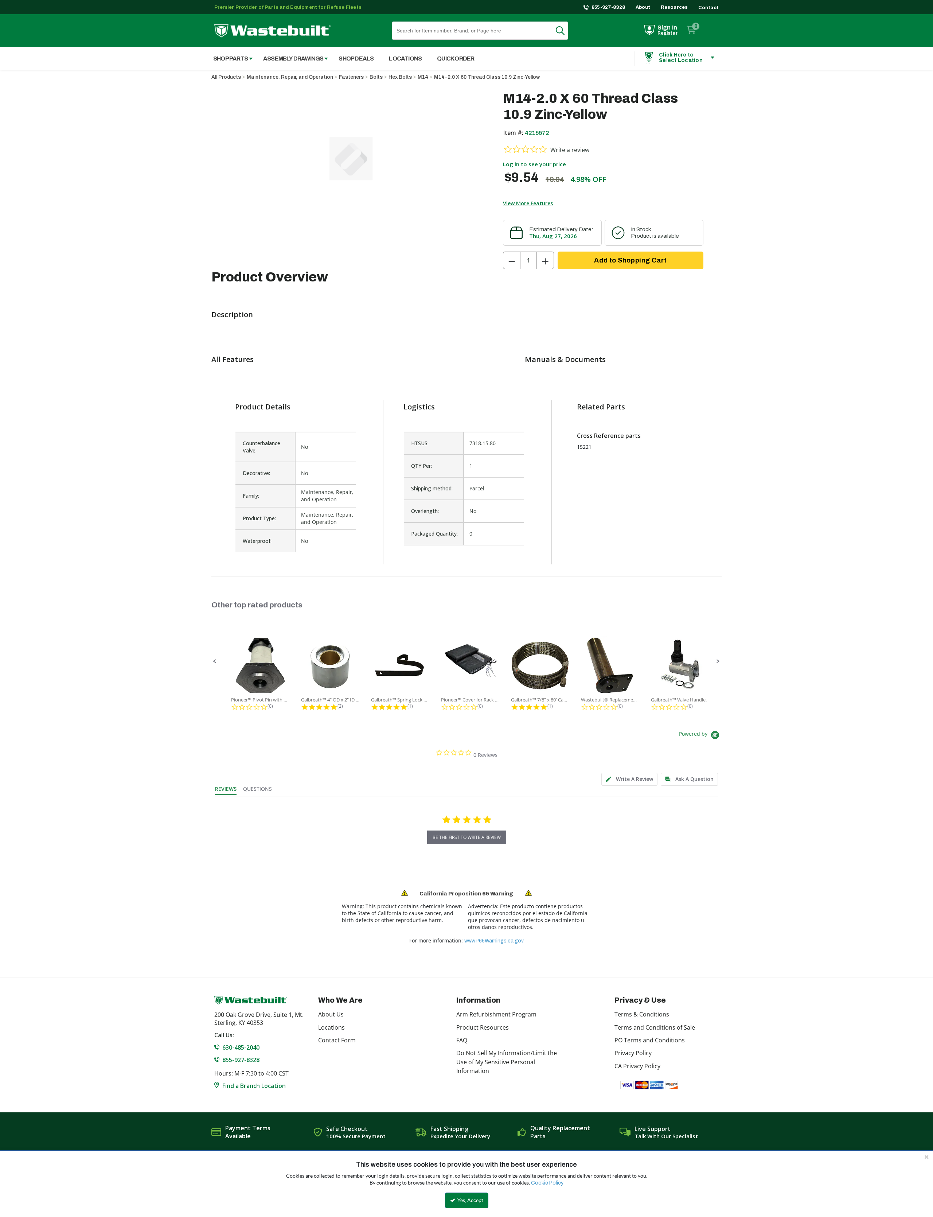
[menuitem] (229, 58)
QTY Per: (421, 465)
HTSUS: (420, 443)
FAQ (461, 1040)
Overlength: (425, 511)
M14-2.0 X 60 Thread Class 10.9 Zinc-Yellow (487, 77)
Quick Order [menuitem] (455, 58)
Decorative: (256, 473)
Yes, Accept (469, 1200)
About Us (331, 1014)
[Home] (272, 31)
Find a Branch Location (254, 1086)
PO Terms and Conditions (649, 1040)
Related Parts (601, 407)
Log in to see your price (534, 164)
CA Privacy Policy (637, 1066)
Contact (708, 7)
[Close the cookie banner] (926, 1156)
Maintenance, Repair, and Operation (290, 77)
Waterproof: (257, 540)
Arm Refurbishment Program (496, 1014)
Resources (674, 7)
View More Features (528, 203)
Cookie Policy (547, 1183)
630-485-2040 (240, 1047)
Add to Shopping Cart (630, 260)
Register (667, 33)
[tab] (629, 779)
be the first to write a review (467, 837)
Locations (331, 1027)
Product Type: (259, 518)
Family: (251, 495)
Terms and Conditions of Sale (654, 1027)
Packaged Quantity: (434, 533)
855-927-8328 (608, 7)
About (643, 7)
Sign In (667, 27)
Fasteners (351, 77)
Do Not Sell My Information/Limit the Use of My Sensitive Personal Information (506, 1062)
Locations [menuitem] (405, 58)
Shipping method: (432, 488)
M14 (423, 77)
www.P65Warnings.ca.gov (494, 941)
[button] (214, 661)
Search (564, 31)
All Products (226, 77)
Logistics (419, 407)
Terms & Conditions (641, 1014)
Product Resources (482, 1027)
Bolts (376, 77)
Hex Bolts (400, 77)
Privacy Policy (633, 1053)
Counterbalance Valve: (261, 447)
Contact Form (337, 1040)
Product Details (262, 407)
